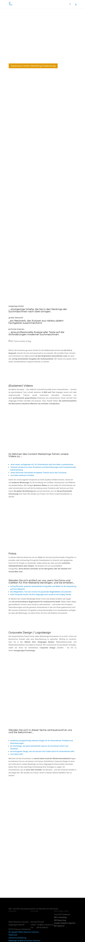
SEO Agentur (59, 926)
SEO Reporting (60, 920)
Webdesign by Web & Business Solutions (24, 940)
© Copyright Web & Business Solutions (23, 932)
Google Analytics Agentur (64, 923)
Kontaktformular (37, 922)
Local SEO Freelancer (62, 914)
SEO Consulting (60, 917)
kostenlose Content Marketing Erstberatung (33, 65)
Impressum (12, 935)
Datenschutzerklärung (17, 938)
